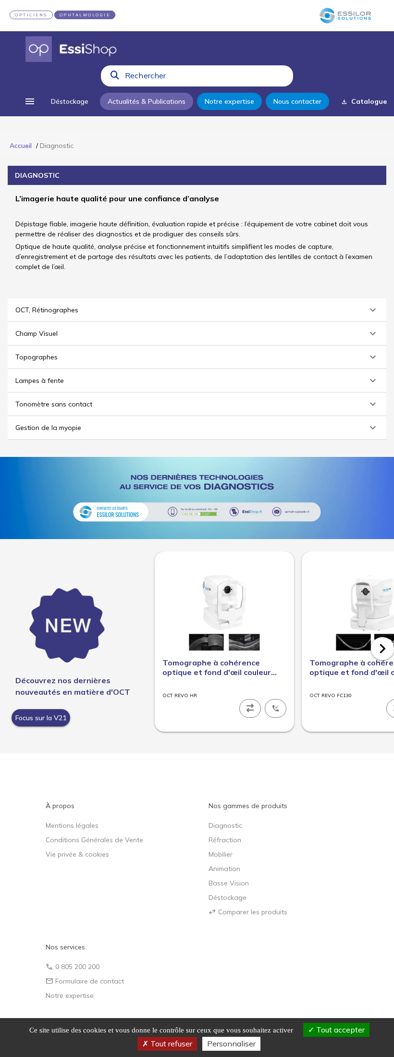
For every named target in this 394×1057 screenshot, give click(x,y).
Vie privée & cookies (77, 854)
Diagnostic (225, 825)
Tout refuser (170, 1043)
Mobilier (221, 854)
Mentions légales (72, 825)
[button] (197, 309)
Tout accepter (339, 1029)
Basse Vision (229, 883)
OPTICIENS (31, 14)
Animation (224, 868)
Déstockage (227, 897)
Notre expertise (70, 995)
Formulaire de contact (85, 981)
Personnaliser (231, 1043)
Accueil (21, 145)
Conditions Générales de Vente (94, 840)
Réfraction (225, 840)
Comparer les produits (248, 912)
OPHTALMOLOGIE (85, 14)
